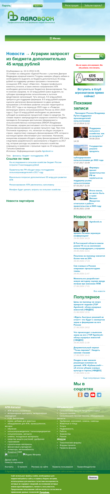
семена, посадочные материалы (23, 436)
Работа (63, 431)
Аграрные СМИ (15, 452)
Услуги (63, 426)
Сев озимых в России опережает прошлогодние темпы (87, 268)
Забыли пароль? (93, 5)
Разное (63, 436)
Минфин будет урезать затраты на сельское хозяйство (35, 189)
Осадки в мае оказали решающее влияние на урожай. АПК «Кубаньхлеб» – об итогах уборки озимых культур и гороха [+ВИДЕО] (88, 365)
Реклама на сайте (39, 467)
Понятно (93, 477)
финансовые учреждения (20, 447)
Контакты (9, 467)
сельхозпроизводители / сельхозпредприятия (29, 431)
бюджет (26, 156)
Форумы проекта (67, 445)
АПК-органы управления (19, 410)
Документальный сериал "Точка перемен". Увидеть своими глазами (87, 350)
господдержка (37, 156)
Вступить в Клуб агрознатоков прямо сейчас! (89, 93)
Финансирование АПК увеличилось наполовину (31, 185)
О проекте (22, 467)
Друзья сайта (11, 460)
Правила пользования (62, 467)
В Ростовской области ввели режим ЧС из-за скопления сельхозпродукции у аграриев (89, 246)
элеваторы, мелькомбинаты (21, 449)
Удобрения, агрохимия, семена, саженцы (79, 421)
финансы (17, 156)
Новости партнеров (14, 462)
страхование (13, 441)
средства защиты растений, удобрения (26, 439)
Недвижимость (66, 429)
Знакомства (65, 434)
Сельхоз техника (67, 413)
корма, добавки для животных (22, 421)
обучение (12, 429)
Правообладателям (86, 467)
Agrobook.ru (47, 151)
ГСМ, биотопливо (16, 418)
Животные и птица (68, 423)
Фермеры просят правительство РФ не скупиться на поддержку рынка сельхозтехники (89, 175)
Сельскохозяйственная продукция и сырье (80, 410)
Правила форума (68, 448)
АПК (46, 156)
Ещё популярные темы (94, 378)
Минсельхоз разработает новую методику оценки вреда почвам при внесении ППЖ (89, 281)
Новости (15, 53)
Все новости (99, 291)
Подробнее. (45, 492)
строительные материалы (20, 444)
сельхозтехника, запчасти (20, 434)
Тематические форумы (70, 442)
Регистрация (71, 5)
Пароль (6, 5)
